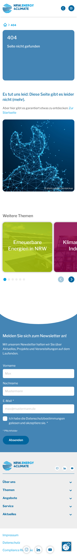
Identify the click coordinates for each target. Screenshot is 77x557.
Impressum (11, 535)
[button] (4, 279)
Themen (9, 490)
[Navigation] (71, 8)
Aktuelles (9, 514)
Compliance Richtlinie (18, 550)
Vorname (9, 365)
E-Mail (7, 401)
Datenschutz (11, 542)
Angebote (10, 498)
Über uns (9, 482)
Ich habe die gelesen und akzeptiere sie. (37, 421)
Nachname (10, 383)
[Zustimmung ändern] (66, 546)
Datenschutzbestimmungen (45, 418)
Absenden (16, 440)
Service (8, 506)
